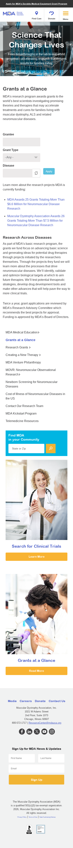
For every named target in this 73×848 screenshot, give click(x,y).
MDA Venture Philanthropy (23, 362)
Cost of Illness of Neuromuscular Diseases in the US (35, 396)
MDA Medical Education (22, 332)
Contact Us (57, 701)
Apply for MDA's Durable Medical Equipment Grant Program (36, 3)
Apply (49, 171)
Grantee (8, 134)
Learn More (37, 556)
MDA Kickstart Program (21, 413)
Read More (36, 670)
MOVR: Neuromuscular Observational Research (31, 372)
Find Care (36, 18)
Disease (8, 165)
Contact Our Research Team (24, 406)
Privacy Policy (22, 817)
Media (12, 701)
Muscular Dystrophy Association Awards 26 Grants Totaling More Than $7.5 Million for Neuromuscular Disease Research (36, 220)
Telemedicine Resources (22, 421)
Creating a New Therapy (22, 354)
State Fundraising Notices (47, 817)
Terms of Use (33, 817)
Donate (51, 18)
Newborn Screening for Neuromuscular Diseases (31, 384)
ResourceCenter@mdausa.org (45, 722)
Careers (26, 701)
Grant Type (10, 150)
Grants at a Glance (20, 340)
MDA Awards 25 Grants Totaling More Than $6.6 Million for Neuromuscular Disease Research (36, 204)
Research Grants (17, 347)
